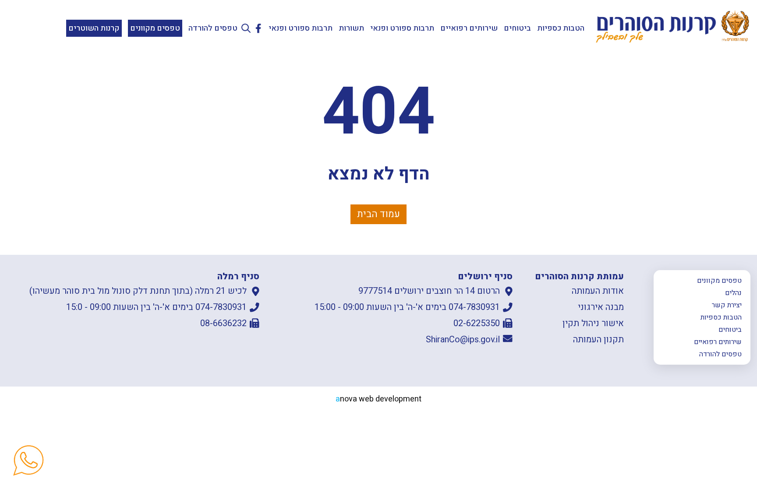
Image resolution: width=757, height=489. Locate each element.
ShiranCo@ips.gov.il (463, 339)
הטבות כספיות (560, 28)
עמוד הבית (378, 214)
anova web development (378, 399)
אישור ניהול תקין (593, 323)
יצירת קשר (727, 305)
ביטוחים (517, 28)
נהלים (733, 293)
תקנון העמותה (598, 339)
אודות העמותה (598, 291)
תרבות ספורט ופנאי (402, 28)
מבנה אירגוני (601, 307)
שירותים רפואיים (469, 28)
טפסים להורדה (212, 28)
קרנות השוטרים (94, 28)
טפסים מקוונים (155, 28)
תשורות (351, 28)
